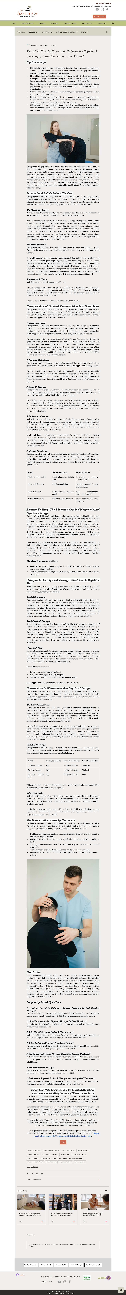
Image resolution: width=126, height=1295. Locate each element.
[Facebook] (107, 9)
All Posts (21, 32)
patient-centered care (35, 1162)
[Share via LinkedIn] (37, 1173)
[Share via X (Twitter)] (32, 1173)
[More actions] (98, 45)
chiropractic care (68, 1150)
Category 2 (47, 32)
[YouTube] (97, 9)
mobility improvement (49, 1154)
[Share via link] (42, 1173)
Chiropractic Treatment (66, 32)
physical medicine (65, 1162)
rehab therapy (51, 1162)
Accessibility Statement (62, 1291)
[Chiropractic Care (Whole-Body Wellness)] (31, 1202)
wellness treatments (48, 1158)
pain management (34, 1150)
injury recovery (33, 1158)
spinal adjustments (79, 1154)
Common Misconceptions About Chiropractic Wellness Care (30, 1214)
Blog (52, 1291)
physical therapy (33, 1154)
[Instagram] (102, 9)
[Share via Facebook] (27, 1173)
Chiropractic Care (32, 1167)
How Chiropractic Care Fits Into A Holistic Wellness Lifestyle (62, 1214)
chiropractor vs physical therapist (71, 1158)
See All (107, 1190)
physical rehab (80, 1162)
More (83, 32)
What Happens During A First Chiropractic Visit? (93, 1214)
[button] (107, 32)
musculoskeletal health (51, 1150)
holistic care (65, 1154)
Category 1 (33, 32)
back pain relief (83, 1150)
